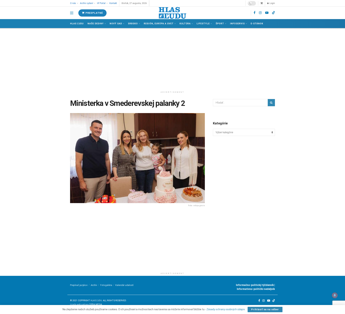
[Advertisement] (172, 58)
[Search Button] (271, 102)
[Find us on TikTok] (273, 13)
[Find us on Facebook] (254, 13)
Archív (94, 285)
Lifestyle (203, 23)
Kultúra (185, 23)
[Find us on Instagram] (260, 13)
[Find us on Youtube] (266, 13)
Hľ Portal (101, 3)
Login (272, 3)
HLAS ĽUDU (96, 300)
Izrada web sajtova (79, 304)
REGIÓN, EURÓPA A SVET (159, 23)
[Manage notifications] (335, 295)
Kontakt (113, 3)
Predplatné (94, 13)
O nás (73, 3)
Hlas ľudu (77, 23)
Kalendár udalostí (124, 285)
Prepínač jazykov (79, 285)
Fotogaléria (106, 285)
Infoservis (237, 23)
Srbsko (133, 23)
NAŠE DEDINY (96, 23)
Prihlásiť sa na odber (265, 309)
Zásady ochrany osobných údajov (225, 309)
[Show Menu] (71, 13)
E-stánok (257, 23)
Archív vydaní (86, 3)
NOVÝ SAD (116, 23)
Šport (220, 23)
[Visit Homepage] (172, 13)
